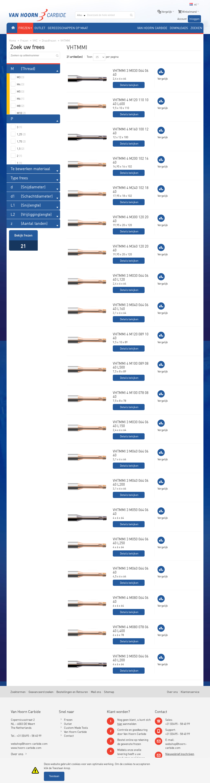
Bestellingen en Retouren (72, 692)
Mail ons (96, 692)
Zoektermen (18, 692)
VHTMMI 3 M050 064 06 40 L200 (130, 658)
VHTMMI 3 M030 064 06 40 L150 (130, 423)
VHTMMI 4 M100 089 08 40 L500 (130, 365)
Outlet (68, 723)
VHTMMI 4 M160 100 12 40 (130, 131)
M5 (20, 91)
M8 (20, 105)
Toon (89, 56)
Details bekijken (129, 85)
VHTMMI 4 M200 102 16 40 (130, 160)
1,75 (21, 141)
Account (182, 18)
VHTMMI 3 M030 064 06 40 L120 (130, 277)
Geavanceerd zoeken (41, 692)
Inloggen (194, 18)
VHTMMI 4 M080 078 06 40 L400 (130, 628)
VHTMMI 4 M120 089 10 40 (130, 336)
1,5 (20, 148)
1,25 (21, 134)
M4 (20, 84)
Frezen (68, 719)
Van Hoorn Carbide (75, 731)
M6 (20, 98)
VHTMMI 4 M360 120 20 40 (130, 248)
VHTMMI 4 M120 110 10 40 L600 (130, 101)
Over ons (172, 692)
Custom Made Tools (76, 727)
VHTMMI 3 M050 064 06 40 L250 (130, 540)
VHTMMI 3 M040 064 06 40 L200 (130, 482)
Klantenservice (190, 692)
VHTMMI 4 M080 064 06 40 (130, 599)
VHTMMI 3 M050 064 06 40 (130, 511)
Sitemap (109, 692)
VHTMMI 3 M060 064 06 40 (130, 570)
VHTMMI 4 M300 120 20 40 (130, 218)
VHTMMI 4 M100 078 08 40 (130, 394)
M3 (20, 77)
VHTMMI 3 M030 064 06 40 (130, 72)
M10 (21, 113)
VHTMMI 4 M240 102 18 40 (130, 189)
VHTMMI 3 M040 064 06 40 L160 (130, 306)
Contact (69, 735)
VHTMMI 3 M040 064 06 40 (130, 453)
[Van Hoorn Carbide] (37, 15)
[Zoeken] (131, 15)
